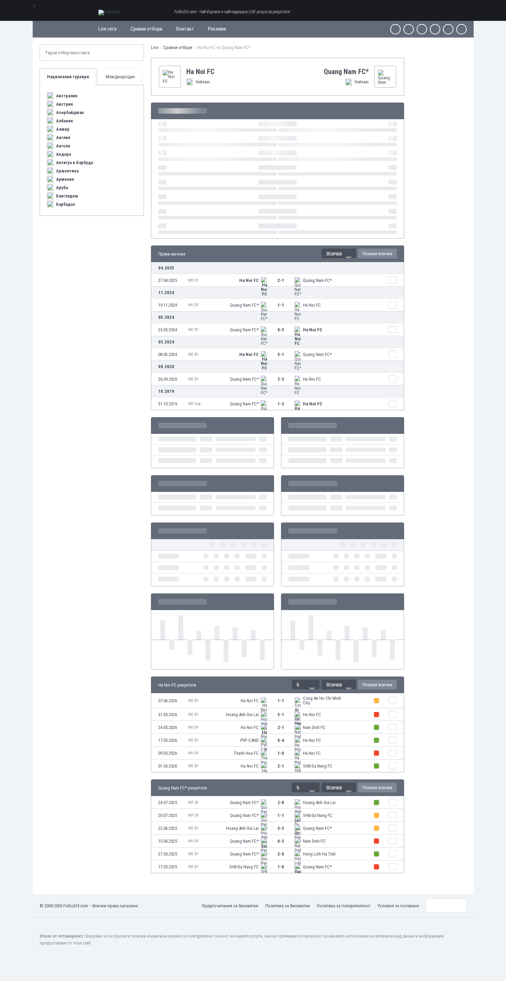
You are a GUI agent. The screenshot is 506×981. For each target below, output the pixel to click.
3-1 (281, 354)
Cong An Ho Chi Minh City (322, 700)
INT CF (193, 802)
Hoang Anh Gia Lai (242, 714)
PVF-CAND (249, 740)
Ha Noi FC (249, 280)
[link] (277, 280)
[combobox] (338, 254)
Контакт (185, 29)
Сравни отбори (146, 29)
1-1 (281, 305)
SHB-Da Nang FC (317, 766)
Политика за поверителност (343, 905)
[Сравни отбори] (392, 280)
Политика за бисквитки (287, 905)
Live (154, 47)
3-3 (281, 828)
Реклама (217, 29)
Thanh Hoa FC (246, 753)
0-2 (281, 841)
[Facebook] (395, 29)
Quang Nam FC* (317, 280)
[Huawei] (461, 29)
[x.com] (408, 29)
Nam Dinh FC (314, 727)
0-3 (281, 329)
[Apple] (435, 29)
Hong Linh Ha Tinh (319, 854)
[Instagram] (422, 29)
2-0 (281, 802)
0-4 (281, 740)
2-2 (281, 379)
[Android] (448, 29)
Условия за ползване (398, 905)
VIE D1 (193, 280)
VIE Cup (194, 404)
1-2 (281, 403)
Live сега (107, 29)
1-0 (281, 753)
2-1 (281, 280)
